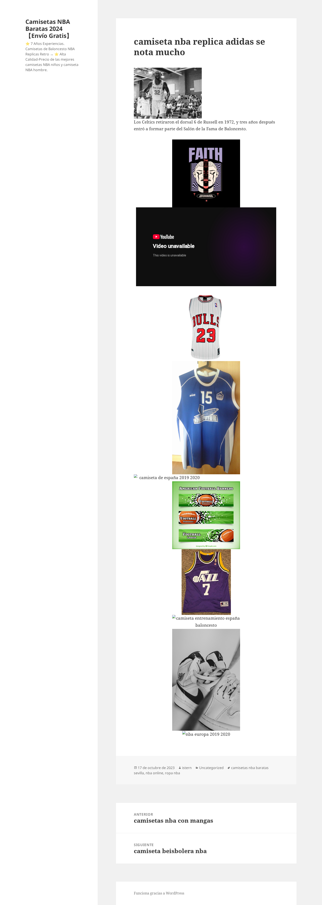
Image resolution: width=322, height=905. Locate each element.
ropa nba (172, 773)
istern (187, 767)
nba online (154, 773)
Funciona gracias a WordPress (159, 893)
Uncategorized (211, 767)
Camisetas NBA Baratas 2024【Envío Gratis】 (48, 29)
